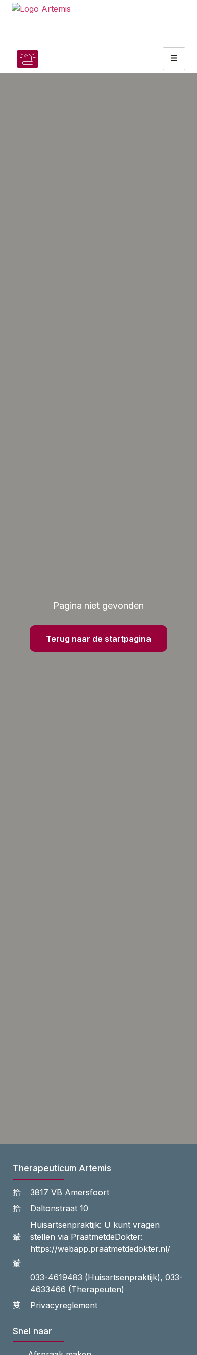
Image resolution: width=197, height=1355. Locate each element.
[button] (57, 59)
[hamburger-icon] (174, 58)
